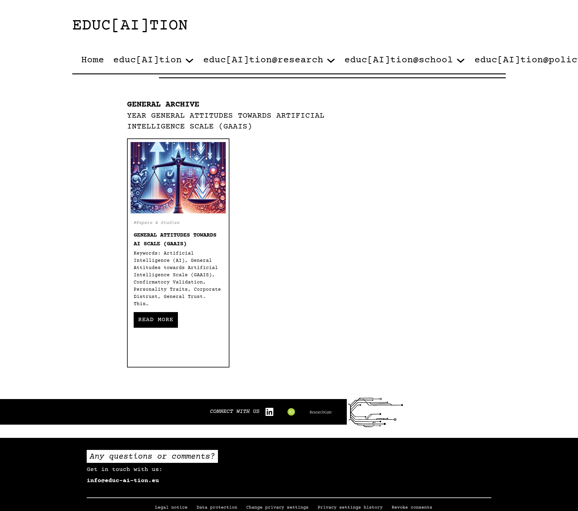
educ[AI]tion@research (263, 60)
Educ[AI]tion (130, 26)
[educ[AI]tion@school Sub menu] (460, 60)
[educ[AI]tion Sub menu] (189, 60)
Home (92, 60)
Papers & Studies (158, 222)
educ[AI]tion (147, 60)
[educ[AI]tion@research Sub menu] (331, 60)
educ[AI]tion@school (398, 60)
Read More (155, 319)
